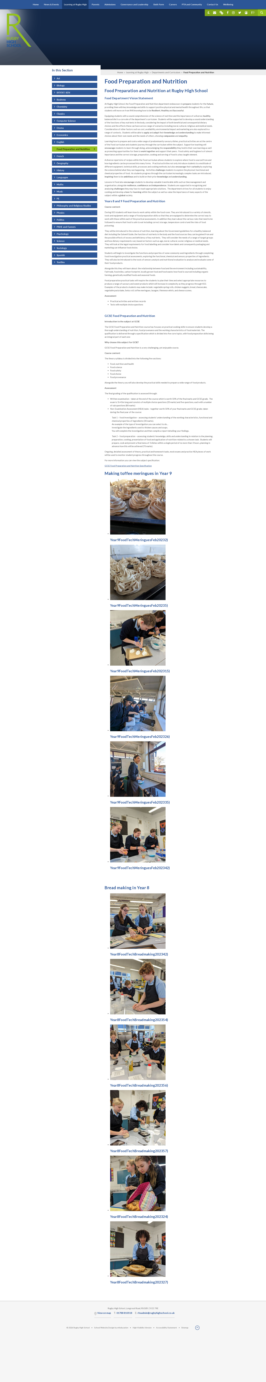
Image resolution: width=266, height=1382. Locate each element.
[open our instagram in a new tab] (233, 12)
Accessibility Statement (166, 1327)
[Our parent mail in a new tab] (221, 12)
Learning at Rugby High (137, 72)
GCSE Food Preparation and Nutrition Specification (128, 466)
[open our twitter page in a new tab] (239, 12)
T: (123, 1312)
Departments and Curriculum (166, 72)
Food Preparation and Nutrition (198, 72)
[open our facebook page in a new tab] (228, 12)
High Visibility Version (142, 1327)
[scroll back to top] (197, 1328)
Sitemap (184, 1327)
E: (155, 1312)
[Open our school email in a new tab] (214, 12)
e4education (122, 1327)
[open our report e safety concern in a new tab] (252, 12)
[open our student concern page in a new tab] (246, 12)
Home (120, 72)
